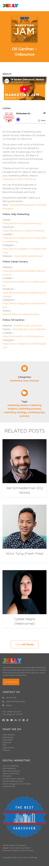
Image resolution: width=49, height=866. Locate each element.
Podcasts (6, 750)
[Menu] (42, 5)
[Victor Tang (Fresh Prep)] (24, 526)
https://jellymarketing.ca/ (28, 256)
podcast (24, 416)
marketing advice (18, 405)
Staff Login (33, 857)
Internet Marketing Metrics (13, 781)
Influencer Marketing (11, 773)
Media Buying (8, 737)
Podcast (34, 380)
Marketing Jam (19, 380)
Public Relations (9, 735)
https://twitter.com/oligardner (29, 329)
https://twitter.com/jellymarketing (22, 223)
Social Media (7, 740)
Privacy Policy (23, 857)
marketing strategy (15, 412)
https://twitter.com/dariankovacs (21, 314)
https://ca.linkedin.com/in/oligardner (23, 336)
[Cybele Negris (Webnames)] (24, 592)
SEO (4, 745)
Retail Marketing (9, 768)
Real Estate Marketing (11, 771)
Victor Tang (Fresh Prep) (24, 553)
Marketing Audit (9, 786)
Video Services (8, 748)
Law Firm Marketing (10, 766)
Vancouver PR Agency (11, 850)
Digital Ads (7, 742)
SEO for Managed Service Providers (17, 784)
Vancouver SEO (27, 850)
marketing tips (36, 412)
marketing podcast (29, 408)
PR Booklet (7, 776)
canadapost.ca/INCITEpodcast (19, 179)
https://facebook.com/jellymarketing (23, 230)
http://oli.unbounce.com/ (28, 325)
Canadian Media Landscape (13, 779)
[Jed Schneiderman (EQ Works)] (24, 461)
